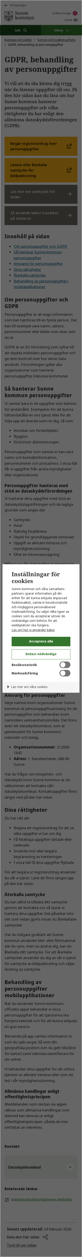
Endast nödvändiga (41, 654)
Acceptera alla (41, 641)
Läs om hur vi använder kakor (33, 630)
